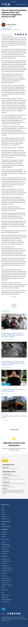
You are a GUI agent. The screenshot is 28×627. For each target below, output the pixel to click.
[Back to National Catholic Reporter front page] (7, 4)
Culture (3, 386)
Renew (21, 4)
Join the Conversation (5, 28)
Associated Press (10, 339)
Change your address (6, 585)
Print (26, 34)
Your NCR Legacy (5, 551)
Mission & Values (5, 595)
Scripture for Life (5, 518)
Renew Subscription (6, 561)
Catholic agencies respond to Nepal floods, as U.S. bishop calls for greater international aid (13, 363)
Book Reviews (6, 384)
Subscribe (24, 4)
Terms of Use (12, 617)
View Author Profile (9, 26)
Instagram (17, 613)
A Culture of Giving (5, 546)
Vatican (3, 18)
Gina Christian (4, 367)
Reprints (3, 587)
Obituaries (3, 534)
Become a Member (5, 544)
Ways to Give (4, 549)
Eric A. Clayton (4, 420)
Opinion (3, 514)
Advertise (3, 536)
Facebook (12, 613)
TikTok (19, 613)
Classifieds (3, 532)
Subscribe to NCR (5, 559)
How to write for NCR (6, 578)
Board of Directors (5, 601)
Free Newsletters (5, 565)
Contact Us (3, 575)
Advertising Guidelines (5, 617)
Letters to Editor (5, 582)
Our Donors (4, 553)
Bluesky (8, 613)
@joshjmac (16, 294)
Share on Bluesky (15, 34)
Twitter (10, 613)
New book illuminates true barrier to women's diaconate (13, 390)
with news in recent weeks (13, 77)
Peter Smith (4, 339)
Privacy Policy (4, 597)
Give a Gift (3, 563)
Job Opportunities (5, 580)
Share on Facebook (18, 34)
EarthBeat (3, 524)
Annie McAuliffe (4, 393)
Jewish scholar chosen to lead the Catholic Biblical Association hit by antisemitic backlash (12, 335)
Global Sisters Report (6, 526)
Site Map (22, 617)
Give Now (3, 542)
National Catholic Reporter (3, 609)
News (2, 330)
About (2, 592)
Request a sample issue (6, 570)
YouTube (15, 613)
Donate (17, 4)
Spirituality (4, 413)
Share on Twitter (20, 34)
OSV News (9, 367)
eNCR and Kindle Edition (7, 568)
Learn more (19, 29)
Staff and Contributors (6, 599)
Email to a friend (23, 34)
